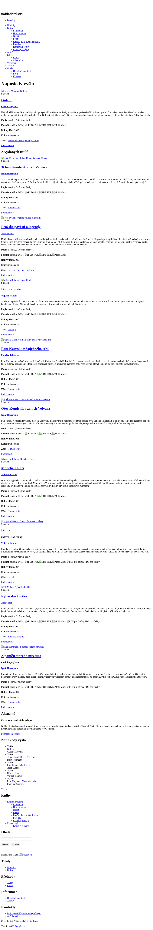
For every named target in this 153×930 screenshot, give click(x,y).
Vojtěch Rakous (9, 295)
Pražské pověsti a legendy (20, 227)
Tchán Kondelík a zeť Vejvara (24, 167)
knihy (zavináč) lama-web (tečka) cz (24, 913)
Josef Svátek (7, 233)
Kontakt (17, 76)
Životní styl (12, 823)
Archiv (10, 65)
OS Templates (18, 926)
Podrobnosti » (7, 145)
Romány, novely (21, 47)
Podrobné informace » (11, 734)
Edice (10, 55)
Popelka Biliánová (10, 355)
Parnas (16, 57)
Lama (36, 921)
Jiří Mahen (6, 602)
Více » (4, 789)
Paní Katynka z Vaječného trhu (25, 349)
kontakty (11, 20)
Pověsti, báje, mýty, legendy (26, 41)
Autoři (10, 52)
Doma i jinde (11, 289)
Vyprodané (12, 63)
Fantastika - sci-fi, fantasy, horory (23, 140)
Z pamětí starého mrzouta (21, 656)
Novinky (11, 25)
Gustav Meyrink (9, 106)
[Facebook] (26, 854)
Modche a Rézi (12, 468)
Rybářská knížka (14, 596)
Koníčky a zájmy (21, 49)
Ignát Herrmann (9, 173)
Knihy (10, 28)
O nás (10, 68)
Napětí (16, 36)
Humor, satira (19, 33)
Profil (15, 73)
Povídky (17, 44)
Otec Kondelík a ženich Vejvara (25, 408)
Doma (5, 530)
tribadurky (18, 60)
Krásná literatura (15, 801)
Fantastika (18, 30)
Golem (6, 100)
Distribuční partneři (22, 71)
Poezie (16, 38)
